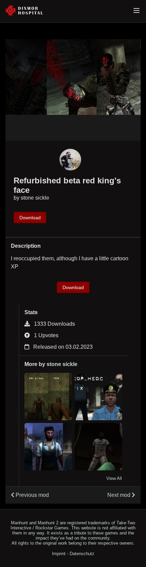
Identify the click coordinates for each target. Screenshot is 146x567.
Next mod (119, 495)
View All (114, 478)
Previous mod (31, 495)
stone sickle (35, 198)
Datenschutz (82, 553)
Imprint (59, 553)
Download (30, 217)
